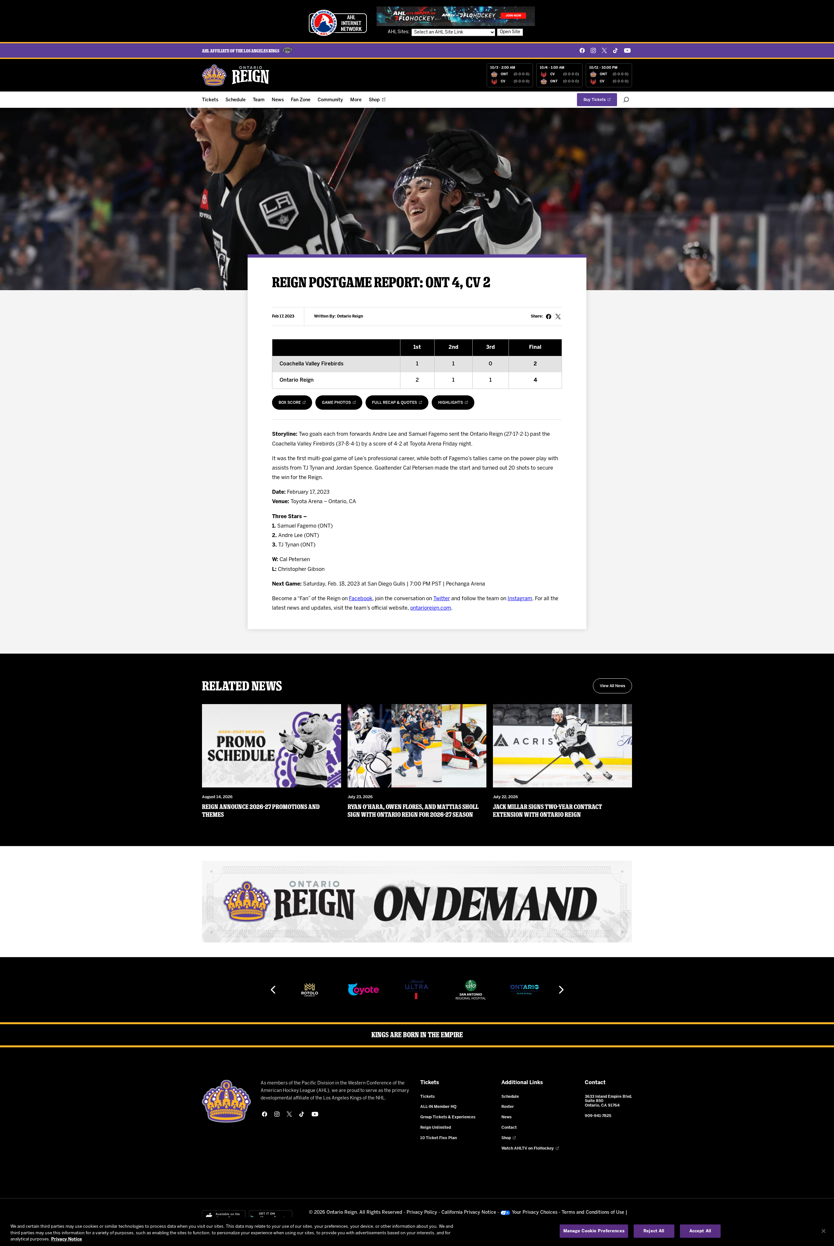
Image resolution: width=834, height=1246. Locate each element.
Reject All (653, 1231)
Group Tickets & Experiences (447, 1117)
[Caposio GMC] (524, 989)
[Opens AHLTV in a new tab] (456, 16)
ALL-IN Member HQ (438, 1107)
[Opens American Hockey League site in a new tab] (338, 22)
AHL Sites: (399, 32)
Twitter (441, 598)
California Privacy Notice (468, 1213)
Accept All (700, 1231)
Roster (507, 1107)
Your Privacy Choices (534, 1213)
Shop (374, 100)
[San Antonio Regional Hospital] (417, 989)
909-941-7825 (598, 1116)
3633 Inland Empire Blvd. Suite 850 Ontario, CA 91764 (608, 1101)
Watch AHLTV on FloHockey (527, 1148)
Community (330, 100)
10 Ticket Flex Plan (438, 1138)
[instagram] (593, 50)
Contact (509, 1127)
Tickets (210, 100)
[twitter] (604, 50)
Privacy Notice (66, 1239)
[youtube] (627, 50)
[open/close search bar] (626, 100)
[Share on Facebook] (549, 316)
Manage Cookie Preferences (594, 1231)
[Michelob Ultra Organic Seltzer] (363, 989)
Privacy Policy (422, 1213)
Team (259, 100)
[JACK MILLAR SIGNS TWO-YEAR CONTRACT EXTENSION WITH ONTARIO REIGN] (562, 745)
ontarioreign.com (430, 608)
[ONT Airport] (471, 989)
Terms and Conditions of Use (593, 1213)
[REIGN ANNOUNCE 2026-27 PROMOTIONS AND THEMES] (271, 745)
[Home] (236, 75)
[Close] (823, 1231)
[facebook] (582, 50)
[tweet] (558, 316)
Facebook (360, 598)
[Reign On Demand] (417, 901)
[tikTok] (615, 50)
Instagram (520, 598)
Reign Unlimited (435, 1127)
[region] (417, 1231)
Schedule (235, 100)
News (278, 100)
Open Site (510, 32)
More (356, 100)
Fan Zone (300, 100)
